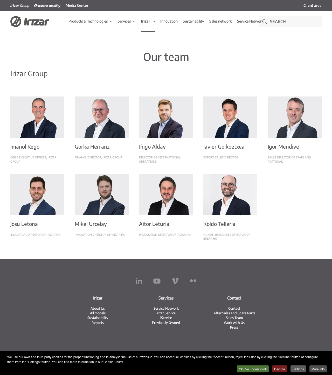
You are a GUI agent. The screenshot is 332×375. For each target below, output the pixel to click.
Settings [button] (298, 369)
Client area (312, 5)
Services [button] (124, 21)
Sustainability (193, 21)
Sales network (220, 21)
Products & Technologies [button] (88, 21)
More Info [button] (318, 369)
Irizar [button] (145, 21)
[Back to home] (29, 21)
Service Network (250, 21)
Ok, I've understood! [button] (253, 369)
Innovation (169, 21)
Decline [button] (279, 369)
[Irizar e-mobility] (47, 5)
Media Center (77, 5)
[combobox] (290, 21)
